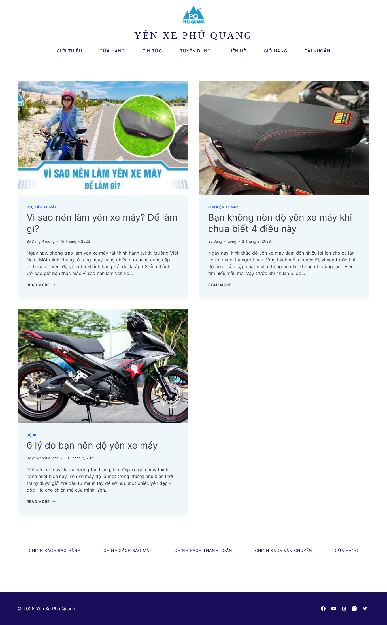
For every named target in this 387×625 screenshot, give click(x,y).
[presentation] (103, 138)
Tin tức (152, 51)
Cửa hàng (112, 51)
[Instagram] (354, 608)
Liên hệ (237, 51)
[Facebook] (323, 608)
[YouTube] (333, 608)
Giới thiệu (69, 51)
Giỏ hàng (275, 51)
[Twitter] (364, 608)
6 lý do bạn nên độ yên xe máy (92, 445)
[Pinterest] (343, 608)
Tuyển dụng (195, 51)
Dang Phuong (43, 241)
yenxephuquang (45, 458)
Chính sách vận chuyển (283, 550)
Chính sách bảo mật (127, 550)
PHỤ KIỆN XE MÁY (42, 207)
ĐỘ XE (32, 435)
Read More (41, 285)
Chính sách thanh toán (203, 550)
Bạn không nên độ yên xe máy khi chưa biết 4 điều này (280, 223)
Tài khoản (317, 51)
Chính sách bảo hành (55, 550)
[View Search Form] (343, 51)
